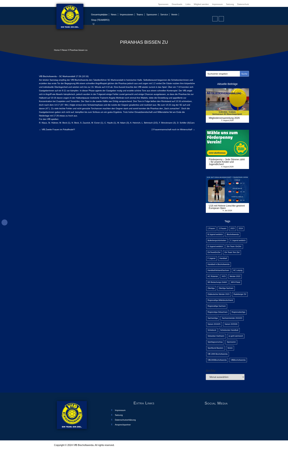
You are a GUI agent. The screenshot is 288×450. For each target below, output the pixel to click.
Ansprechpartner (123, 425)
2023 (232, 228)
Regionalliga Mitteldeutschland (220, 300)
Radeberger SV (240, 294)
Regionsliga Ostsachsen (218, 312)
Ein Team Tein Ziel (232, 252)
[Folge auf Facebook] (215, 18)
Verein (174, 14)
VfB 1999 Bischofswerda (218, 354)
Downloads (177, 4)
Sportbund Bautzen (215, 348)
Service (164, 14)
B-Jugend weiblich (215, 234)
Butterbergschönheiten (217, 240)
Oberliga (211, 288)
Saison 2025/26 (231, 324)
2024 (241, 228)
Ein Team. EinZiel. (234, 246)
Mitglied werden (201, 4)
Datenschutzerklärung (125, 420)
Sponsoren (163, 4)
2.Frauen (222, 228)
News (114, 14)
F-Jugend (211, 258)
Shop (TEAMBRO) (100, 20)
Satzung (230, 4)
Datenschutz (243, 4)
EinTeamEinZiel (214, 252)
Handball (223, 258)
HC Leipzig (237, 270)
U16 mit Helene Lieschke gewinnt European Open (227, 206)
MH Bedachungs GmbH (217, 282)
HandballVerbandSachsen (218, 270)
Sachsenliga (213, 318)
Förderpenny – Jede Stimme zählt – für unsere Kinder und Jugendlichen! (227, 162)
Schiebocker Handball (229, 330)
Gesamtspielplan (99, 14)
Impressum (217, 4)
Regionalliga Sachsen (217, 306)
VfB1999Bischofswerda (217, 360)
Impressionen (126, 14)
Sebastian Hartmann (216, 336)
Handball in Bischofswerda (219, 264)
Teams (139, 14)
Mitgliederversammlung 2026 (224, 118)
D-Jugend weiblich (215, 246)
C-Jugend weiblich (238, 240)
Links (188, 4)
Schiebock (212, 330)
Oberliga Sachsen (226, 288)
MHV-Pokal (235, 282)
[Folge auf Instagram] (221, 18)
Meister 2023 (235, 276)
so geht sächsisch (235, 336)
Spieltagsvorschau (215, 342)
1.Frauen (211, 228)
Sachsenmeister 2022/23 (232, 318)
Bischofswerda (233, 234)
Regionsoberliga (238, 312)
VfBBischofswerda (238, 360)
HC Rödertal (213, 276)
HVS (224, 276)
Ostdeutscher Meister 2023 (219, 294)
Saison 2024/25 (214, 324)
